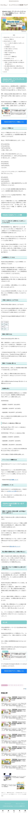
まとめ (5, 71)
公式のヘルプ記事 (12, 491)
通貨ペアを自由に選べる (10, 52)
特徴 (16, 685)
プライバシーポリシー (20, 803)
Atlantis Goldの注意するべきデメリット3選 (13, 60)
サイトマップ (7, 803)
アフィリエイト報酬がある (11, 56)
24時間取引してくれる (10, 46)
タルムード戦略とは (9, 39)
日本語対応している (9, 58)
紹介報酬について (13, 479)
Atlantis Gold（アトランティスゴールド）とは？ (14, 37)
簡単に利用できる (9, 50)
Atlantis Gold (5, 685)
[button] (25, 389)
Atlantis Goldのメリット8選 (10, 41)
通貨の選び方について (14, 546)
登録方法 (21, 685)
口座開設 (11, 685)
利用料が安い (8, 54)
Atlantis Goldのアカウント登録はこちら (14, 121)
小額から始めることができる (11, 48)
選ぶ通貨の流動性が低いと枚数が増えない (14, 66)
